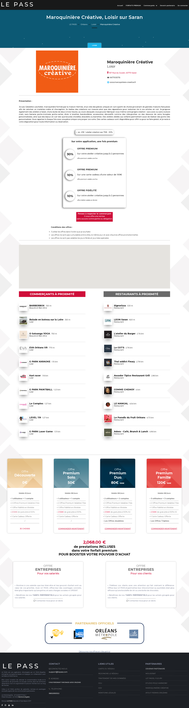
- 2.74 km (129, 334)
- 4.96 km (135, 432)
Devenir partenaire (167, 5)
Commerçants (149, 5)
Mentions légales (24, 697)
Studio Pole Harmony (156, 683)
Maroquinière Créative (157, 688)
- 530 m (123, 306)
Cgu (100, 683)
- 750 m (43, 334)
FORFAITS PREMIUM (133, 5)
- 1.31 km (44, 432)
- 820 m (124, 320)
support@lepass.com (58, 672)
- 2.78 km (128, 362)
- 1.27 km (40, 404)
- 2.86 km (136, 376)
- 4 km (127, 390)
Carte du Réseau (106, 669)
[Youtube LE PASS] (9, 705)
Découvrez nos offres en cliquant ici (94, 652)
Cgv (100, 688)
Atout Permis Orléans (156, 693)
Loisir (93, 24)
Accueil (120, 5)
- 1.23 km (44, 390)
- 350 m (40, 306)
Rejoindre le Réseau (108, 673)
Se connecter (183, 5)
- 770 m (42, 348)
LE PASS (73, 24)
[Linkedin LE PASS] (13, 705)
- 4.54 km (125, 404)
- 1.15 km (43, 362)
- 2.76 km (123, 348)
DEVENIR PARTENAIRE (155, 669)
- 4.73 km (134, 418)
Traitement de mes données (112, 678)
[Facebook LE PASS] (3, 705)
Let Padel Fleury (154, 678)
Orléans (84, 24)
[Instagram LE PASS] (6, 705)
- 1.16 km (38, 376)
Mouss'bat (151, 673)
